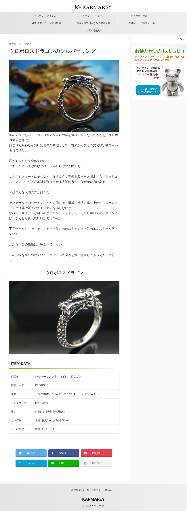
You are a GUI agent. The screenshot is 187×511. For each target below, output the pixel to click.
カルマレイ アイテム (45, 15)
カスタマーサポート (141, 15)
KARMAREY (93, 499)
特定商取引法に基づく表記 (84, 490)
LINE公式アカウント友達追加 (45, 23)
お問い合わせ (93, 30)
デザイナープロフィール (142, 23)
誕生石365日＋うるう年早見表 (93, 23)
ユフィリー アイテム (93, 15)
